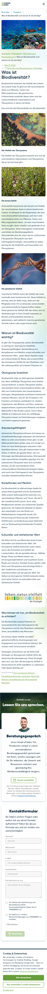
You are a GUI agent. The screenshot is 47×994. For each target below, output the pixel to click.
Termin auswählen (25, 780)
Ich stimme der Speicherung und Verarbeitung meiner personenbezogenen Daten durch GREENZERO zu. (22, 906)
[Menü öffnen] (43, 4)
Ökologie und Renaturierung (19, 68)
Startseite (6, 12)
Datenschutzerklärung (27, 796)
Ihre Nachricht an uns (14, 880)
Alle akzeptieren (23, 978)
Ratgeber (17, 12)
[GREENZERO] (6, 4)
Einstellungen (8, 990)
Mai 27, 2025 (10, 65)
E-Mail (8, 858)
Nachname (10, 847)
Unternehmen (11, 869)
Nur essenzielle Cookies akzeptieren (23, 985)
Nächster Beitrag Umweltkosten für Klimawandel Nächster (20, 679)
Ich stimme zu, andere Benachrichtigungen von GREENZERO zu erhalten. (25, 917)
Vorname (9, 836)
